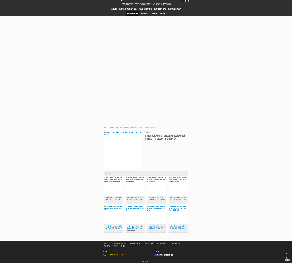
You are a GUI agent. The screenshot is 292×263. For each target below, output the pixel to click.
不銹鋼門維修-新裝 (113, 127)
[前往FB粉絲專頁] (159, 255)
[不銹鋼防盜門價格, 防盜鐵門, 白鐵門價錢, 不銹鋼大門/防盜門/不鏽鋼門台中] (123, 150)
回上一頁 (288, 260)
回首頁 (106, 127)
